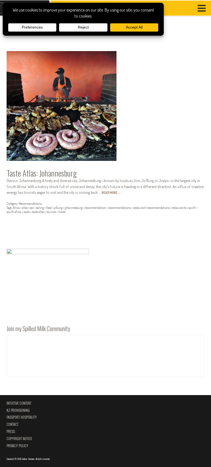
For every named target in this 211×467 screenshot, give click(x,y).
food (49, 208)
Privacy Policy (17, 445)
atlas (25, 208)
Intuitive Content (19, 403)
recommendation (95, 208)
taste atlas (38, 212)
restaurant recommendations (151, 208)
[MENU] (203, 9)
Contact (12, 424)
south (192, 208)
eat (32, 208)
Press (11, 431)
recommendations (119, 208)
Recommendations (30, 204)
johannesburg (73, 208)
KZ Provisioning (18, 410)
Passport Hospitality (22, 417)
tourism (51, 212)
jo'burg (58, 208)
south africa (14, 212)
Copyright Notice (19, 438)
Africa (16, 208)
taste (27, 212)
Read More (111, 193)
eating (40, 208)
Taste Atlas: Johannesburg (42, 173)
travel (62, 212)
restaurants (179, 208)
